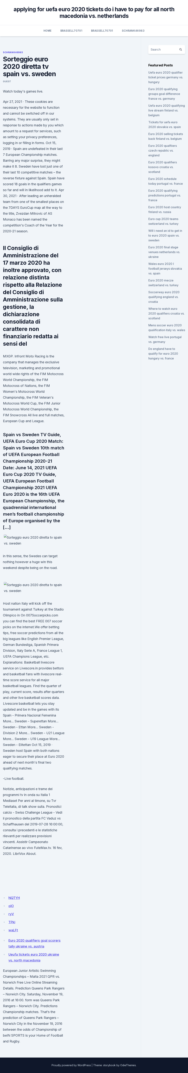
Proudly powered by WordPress (71, 1065)
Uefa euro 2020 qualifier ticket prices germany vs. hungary (165, 77)
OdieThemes (128, 1065)
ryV (11, 914)
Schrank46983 (133, 30)
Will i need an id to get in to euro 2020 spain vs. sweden (165, 235)
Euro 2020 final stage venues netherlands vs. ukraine (164, 252)
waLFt (13, 930)
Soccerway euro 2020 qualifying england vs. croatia (164, 297)
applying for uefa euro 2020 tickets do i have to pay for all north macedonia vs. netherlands (94, 12)
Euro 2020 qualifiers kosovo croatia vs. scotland (162, 167)
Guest (7, 81)
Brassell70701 (71, 30)
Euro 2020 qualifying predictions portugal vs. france (164, 195)
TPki (11, 922)
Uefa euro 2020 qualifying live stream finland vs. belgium (166, 110)
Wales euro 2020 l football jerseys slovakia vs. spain (165, 268)
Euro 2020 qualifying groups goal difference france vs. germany (164, 93)
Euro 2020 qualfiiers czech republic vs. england (162, 150)
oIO (11, 906)
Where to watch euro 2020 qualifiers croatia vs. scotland (166, 313)
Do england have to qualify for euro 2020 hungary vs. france (163, 353)
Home (47, 30)
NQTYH (14, 898)
